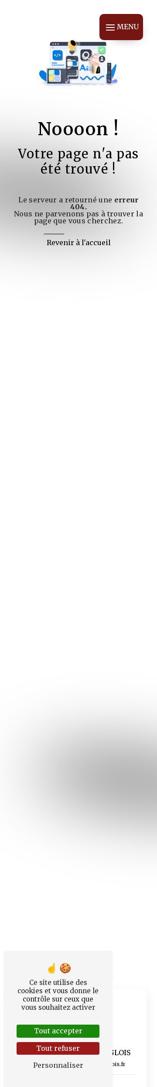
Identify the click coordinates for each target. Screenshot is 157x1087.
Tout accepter (58, 1030)
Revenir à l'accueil (79, 242)
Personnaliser (58, 1065)
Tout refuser (58, 1048)
